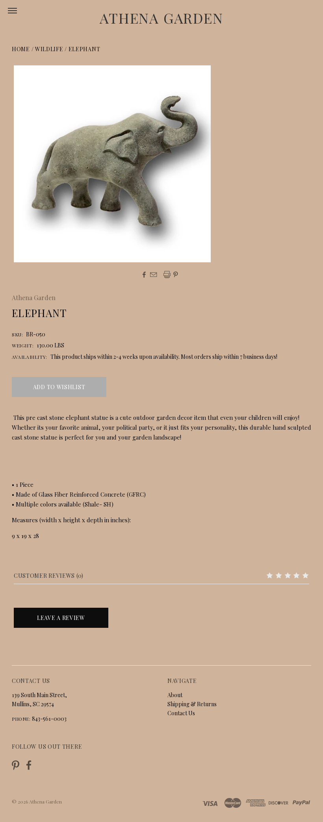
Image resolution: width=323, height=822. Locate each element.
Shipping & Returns (192, 704)
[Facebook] (28, 765)
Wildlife (49, 49)
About (174, 695)
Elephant (84, 49)
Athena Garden (161, 17)
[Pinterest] (15, 764)
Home (21, 49)
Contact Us (181, 713)
